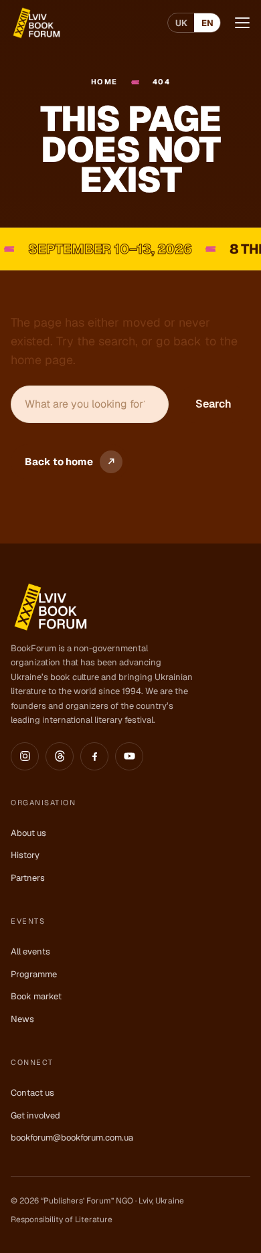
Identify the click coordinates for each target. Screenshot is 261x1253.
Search (213, 404)
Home (104, 81)
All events (30, 951)
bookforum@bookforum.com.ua (72, 1137)
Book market (36, 996)
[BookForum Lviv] (36, 22)
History (25, 855)
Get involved (35, 1115)
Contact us (32, 1092)
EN (207, 23)
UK (181, 23)
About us (28, 833)
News (22, 1019)
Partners (28, 878)
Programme (34, 974)
